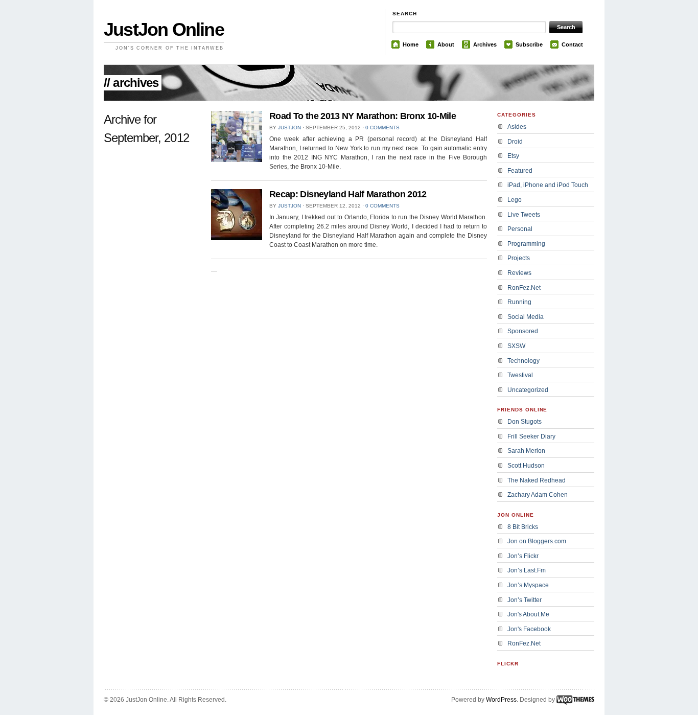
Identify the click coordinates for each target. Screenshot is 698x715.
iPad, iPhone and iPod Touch (547, 185)
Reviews (519, 272)
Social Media (525, 316)
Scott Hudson (526, 465)
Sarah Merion (526, 450)
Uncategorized (527, 390)
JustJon (289, 127)
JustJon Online (164, 29)
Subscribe (529, 44)
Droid (515, 141)
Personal (519, 229)
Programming (526, 243)
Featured (519, 170)
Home (410, 44)
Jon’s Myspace (528, 585)
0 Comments (382, 127)
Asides (516, 126)
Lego (514, 199)
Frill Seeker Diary (531, 436)
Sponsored (522, 331)
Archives (485, 44)
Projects (518, 258)
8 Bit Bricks (522, 527)
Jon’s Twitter (524, 600)
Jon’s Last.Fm (526, 570)
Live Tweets (523, 214)
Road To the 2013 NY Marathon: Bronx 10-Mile (362, 116)
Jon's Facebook (529, 629)
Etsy (513, 155)
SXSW (516, 346)
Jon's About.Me (528, 614)
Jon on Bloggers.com (536, 541)
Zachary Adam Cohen (537, 494)
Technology (523, 360)
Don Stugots (524, 421)
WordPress (501, 699)
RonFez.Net (524, 287)
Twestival (520, 375)
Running (519, 302)
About (445, 44)
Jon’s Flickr (523, 556)
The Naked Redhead (536, 480)
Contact (572, 44)
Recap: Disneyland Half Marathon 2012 (348, 194)
